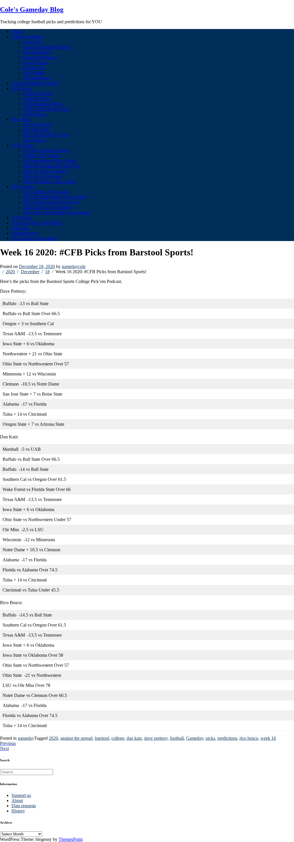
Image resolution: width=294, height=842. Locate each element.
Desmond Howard (40, 57)
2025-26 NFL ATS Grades (47, 207)
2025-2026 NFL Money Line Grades (56, 212)
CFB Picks (21, 88)
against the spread (76, 738)
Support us (21, 795)
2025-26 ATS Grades (42, 176)
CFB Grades (22, 145)
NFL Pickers (34, 140)
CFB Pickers (34, 114)
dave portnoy (156, 738)
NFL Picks (21, 119)
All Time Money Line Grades (50, 160)
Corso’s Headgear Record (46, 47)
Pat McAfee (34, 67)
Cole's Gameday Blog (31, 9)
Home (17, 31)
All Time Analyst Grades (45, 150)
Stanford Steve (24, 233)
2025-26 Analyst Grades (45, 171)
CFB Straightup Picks (43, 103)
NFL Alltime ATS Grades (46, 191)
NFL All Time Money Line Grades (54, 196)
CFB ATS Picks (37, 93)
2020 (53, 738)
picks (210, 738)
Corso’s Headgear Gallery (35, 83)
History (18, 810)
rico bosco (248, 738)
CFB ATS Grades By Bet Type (51, 165)
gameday (26, 738)
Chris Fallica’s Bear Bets (33, 238)
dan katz (134, 738)
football (177, 738)
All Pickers (21, 217)
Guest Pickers (35, 62)
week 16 (268, 738)
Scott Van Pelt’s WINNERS (36, 222)
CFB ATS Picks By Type (46, 109)
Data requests (23, 805)
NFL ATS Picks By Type (46, 134)
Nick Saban (33, 72)
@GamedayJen (37, 78)
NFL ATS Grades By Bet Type (51, 202)
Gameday (194, 738)
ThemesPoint (70, 839)
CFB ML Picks (37, 98)
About (17, 800)
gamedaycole (74, 266)
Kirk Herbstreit (36, 52)
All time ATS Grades (42, 155)
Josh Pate (19, 228)
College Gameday (27, 36)
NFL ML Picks (36, 129)
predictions (227, 738)
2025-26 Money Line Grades (49, 181)
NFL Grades (22, 186)
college (117, 738)
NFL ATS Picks (37, 124)
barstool (102, 738)
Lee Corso (32, 41)
